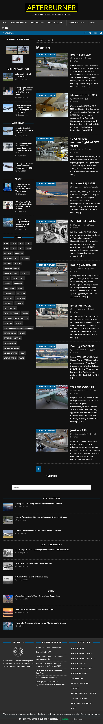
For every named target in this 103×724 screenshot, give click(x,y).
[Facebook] (85, 33)
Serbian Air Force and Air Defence (19, 328)
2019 (6, 243)
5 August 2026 (23, 506)
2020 (14, 243)
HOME (4, 22)
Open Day (8, 298)
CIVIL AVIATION (37, 22)
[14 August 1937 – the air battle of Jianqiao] (8, 566)
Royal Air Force (11, 313)
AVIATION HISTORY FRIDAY (81, 668)
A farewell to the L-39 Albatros (23, 75)
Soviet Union (10, 333)
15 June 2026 (22, 194)
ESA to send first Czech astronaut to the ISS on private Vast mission (23, 188)
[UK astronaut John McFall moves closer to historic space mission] (8, 205)
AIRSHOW (19, 253)
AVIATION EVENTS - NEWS (81, 653)
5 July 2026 (21, 626)
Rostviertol (10, 308)
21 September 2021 (80, 434)
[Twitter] (90, 33)
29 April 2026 (22, 533)
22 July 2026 (22, 520)
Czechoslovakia (11, 268)
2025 (21, 248)
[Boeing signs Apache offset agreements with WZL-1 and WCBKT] (8, 91)
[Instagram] (95, 33)
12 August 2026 (23, 115)
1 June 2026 (22, 171)
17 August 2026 (23, 97)
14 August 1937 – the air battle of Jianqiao (33, 563)
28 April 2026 (78, 98)
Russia (25, 313)
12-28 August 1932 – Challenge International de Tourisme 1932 (42, 549)
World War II (10, 358)
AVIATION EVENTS (55, 22)
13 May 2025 (77, 187)
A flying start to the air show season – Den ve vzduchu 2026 (24, 165)
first (6, 278)
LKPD (20, 288)
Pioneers (8, 303)
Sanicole (8, 323)
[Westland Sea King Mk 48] (17, 59)
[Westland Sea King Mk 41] (23, 50)
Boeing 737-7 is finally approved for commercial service (38, 503)
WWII (21, 358)
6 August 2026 (23, 580)
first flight (18, 278)
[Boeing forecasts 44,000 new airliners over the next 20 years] (8, 520)
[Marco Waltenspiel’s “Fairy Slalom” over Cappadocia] (8, 599)
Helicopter (9, 288)
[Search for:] (51, 487)
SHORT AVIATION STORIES (81, 703)
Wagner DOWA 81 (82, 387)
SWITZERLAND (10, 343)
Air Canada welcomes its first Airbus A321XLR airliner (38, 530)
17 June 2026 (22, 155)
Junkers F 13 (78, 430)
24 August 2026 (23, 599)
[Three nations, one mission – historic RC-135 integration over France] (8, 108)
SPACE (92, 22)
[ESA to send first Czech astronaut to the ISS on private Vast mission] (8, 187)
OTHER (5, 28)
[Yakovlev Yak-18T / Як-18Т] (11, 50)
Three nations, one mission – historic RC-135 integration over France (23, 108)
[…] (90, 86)
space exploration (12, 338)
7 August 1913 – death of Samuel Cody (31, 576)
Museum (21, 293)
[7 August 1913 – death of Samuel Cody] (8, 580)
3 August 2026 (23, 136)
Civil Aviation (51, 498)
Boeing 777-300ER (82, 346)
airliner (7, 253)
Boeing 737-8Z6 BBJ (83, 265)
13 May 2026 (22, 229)
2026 (29, 248)
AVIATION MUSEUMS (79, 673)
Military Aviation (18, 68)
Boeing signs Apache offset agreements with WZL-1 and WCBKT (24, 91)
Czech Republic (11, 273)
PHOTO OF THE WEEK (79, 698)
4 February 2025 (79, 225)
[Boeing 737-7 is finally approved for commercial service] (8, 507)
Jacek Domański (92, 187)
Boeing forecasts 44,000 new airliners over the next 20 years (41, 517)
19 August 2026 (23, 612)
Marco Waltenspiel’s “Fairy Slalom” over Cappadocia (38, 595)
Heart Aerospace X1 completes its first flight (34, 609)
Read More (78, 719)
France (7, 283)
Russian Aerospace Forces (15, 318)
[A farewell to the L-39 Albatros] (8, 77)
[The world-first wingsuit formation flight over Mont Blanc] (8, 626)
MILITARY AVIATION (19, 22)
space (22, 333)
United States (10, 353)
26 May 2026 (78, 58)
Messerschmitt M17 (83, 95)
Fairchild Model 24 (82, 221)
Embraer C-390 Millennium (46, 677)
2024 (14, 248)
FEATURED (75, 688)
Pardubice (20, 298)
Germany (18, 283)
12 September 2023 (80, 349)
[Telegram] (100, 33)
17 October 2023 (79, 309)
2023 (6, 248)
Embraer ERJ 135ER (83, 183)
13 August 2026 (23, 566)
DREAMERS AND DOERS (80, 683)
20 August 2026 (23, 553)
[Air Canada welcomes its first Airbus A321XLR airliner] (8, 534)
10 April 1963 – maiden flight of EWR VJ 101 (85, 142)
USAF (23, 353)
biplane (7, 263)
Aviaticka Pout (11, 258)
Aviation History (51, 544)
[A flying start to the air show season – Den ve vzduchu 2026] (8, 167)
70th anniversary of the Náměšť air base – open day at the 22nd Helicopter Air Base (23, 148)
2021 (21, 243)
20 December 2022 (80, 390)
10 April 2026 (78, 149)
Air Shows (18, 123)
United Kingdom (11, 348)
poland (19, 303)
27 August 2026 (23, 79)
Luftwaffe (9, 293)
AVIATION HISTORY (76, 22)
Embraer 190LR (80, 305)
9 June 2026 (22, 211)
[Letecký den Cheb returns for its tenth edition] (8, 131)
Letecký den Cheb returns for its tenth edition (24, 130)
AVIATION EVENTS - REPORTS (82, 658)
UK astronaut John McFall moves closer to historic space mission (23, 205)
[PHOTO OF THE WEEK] (52, 64)
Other (51, 590)
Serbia (18, 323)
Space (18, 179)
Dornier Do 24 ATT (43, 652)
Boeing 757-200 (80, 54)
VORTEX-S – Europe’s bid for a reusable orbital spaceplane (22, 223)
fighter (25, 273)
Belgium (25, 258)
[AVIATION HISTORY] (52, 149)
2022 (29, 243)
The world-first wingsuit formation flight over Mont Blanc (40, 623)
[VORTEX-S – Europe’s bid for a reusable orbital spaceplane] (8, 222)
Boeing (18, 263)
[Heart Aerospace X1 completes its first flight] (8, 612)
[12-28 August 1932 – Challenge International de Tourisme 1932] (8, 553)
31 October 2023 (79, 268)
